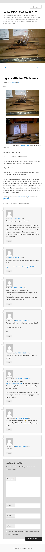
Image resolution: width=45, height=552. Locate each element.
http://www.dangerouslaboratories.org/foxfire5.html (21, 267)
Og (29, 183)
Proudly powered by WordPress (22, 548)
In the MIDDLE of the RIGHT (20, 12)
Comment (10, 479)
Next (39, 68)
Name (10, 505)
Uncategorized (21, 197)
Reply (9, 241)
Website (9, 526)
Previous (6, 68)
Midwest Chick (25, 145)
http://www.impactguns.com (14, 384)
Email (10, 515)
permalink (6, 199)
